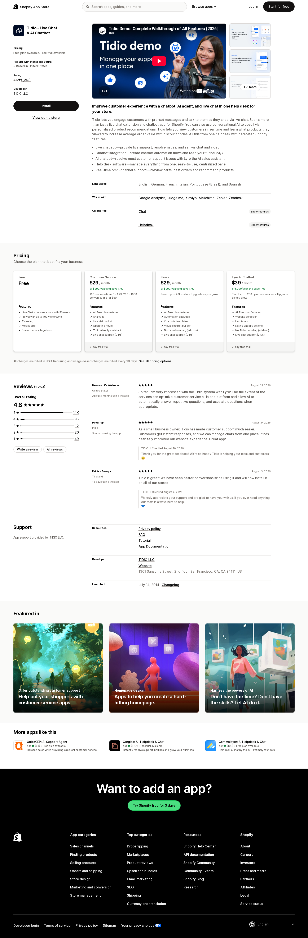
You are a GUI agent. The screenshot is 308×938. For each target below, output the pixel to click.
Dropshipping (137, 846)
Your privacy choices (137, 925)
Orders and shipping (86, 871)
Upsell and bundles (142, 871)
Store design (80, 879)
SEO (130, 887)
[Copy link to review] (122, 385)
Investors (247, 863)
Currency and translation (146, 904)
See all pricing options (155, 361)
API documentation (199, 854)
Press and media (253, 871)
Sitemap (109, 925)
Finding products (83, 854)
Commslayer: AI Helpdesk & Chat (243, 741)
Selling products (83, 863)
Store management (85, 895)
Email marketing (140, 879)
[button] (58, 746)
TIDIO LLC (20, 93)
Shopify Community (199, 863)
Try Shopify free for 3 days (154, 805)
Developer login (26, 925)
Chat (142, 211)
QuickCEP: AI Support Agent (47, 741)
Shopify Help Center (200, 846)
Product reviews (140, 863)
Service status (251, 904)
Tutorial (144, 540)
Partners (247, 879)
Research (191, 887)
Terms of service (57, 925)
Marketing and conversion (90, 887)
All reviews (55, 449)
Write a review (27, 449)
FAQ (141, 534)
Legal (244, 895)
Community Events (199, 871)
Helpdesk (146, 225)
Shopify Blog (194, 879)
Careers (246, 854)
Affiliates (247, 887)
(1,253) (26, 80)
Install (46, 106)
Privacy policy (149, 529)
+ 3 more (250, 87)
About (245, 846)
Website (145, 566)
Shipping (134, 895)
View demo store (46, 117)
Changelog (170, 585)
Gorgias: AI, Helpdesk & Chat (143, 741)
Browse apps (202, 6)
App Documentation (154, 546)
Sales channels (82, 846)
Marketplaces (138, 854)
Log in (253, 6)
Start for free (278, 6)
